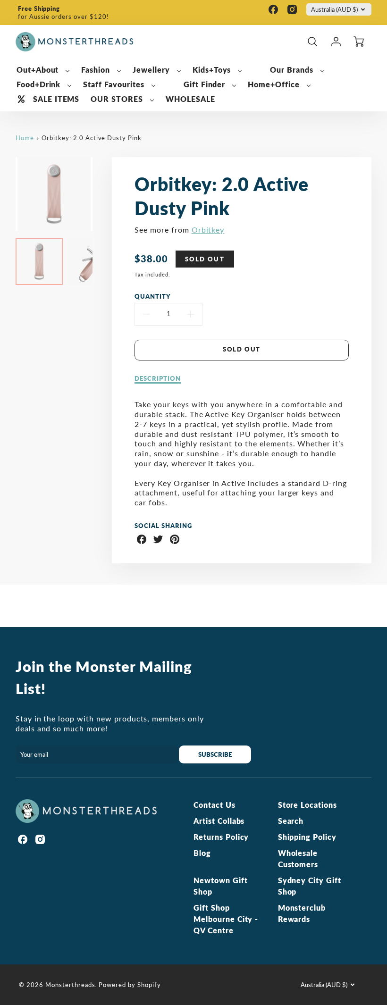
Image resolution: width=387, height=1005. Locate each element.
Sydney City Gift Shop (309, 886)
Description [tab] (158, 378)
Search (291, 820)
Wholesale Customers (298, 858)
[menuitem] (43, 70)
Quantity (153, 296)
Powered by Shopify (129, 984)
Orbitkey (208, 229)
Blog (202, 852)
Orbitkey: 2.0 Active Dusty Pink (92, 138)
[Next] (100, 194)
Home (25, 138)
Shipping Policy (307, 836)
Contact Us (215, 804)
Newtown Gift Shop (221, 886)
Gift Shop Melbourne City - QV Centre (226, 919)
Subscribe (215, 754)
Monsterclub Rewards (302, 913)
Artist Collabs (219, 820)
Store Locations (307, 804)
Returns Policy (221, 836)
